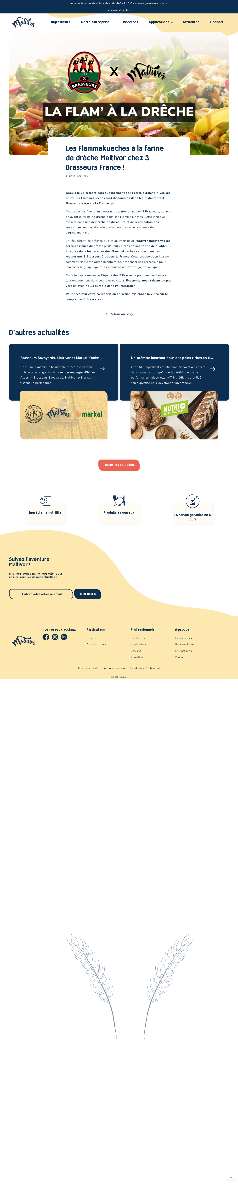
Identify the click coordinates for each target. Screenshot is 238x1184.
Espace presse (184, 638)
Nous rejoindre (184, 644)
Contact (180, 657)
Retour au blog (121, 314)
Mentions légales (89, 668)
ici (103, 299)
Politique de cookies (115, 668)
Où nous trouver (97, 644)
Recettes (92, 638)
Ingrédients (138, 638)
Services (136, 651)
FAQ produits (183, 651)
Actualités (137, 657)
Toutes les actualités (119, 465)
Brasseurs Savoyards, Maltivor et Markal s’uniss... (61, 358)
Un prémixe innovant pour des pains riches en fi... (172, 358)
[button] (97, 22)
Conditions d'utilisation (145, 668)
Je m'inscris (88, 594)
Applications (139, 644)
